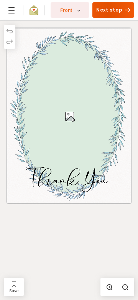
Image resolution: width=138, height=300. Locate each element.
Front (66, 10)
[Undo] (9, 31)
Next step (110, 10)
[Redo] (9, 42)
